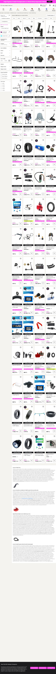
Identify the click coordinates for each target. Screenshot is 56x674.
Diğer (34, 18)
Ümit (51, 18)
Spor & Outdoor (7, 12)
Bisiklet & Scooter (13, 12)
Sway (29, 18)
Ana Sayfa (1, 12)
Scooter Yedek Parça (32, 12)
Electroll (24, 18)
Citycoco (45, 18)
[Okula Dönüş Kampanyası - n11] (28, 1)
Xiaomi (19, 18)
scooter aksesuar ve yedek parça (27, 498)
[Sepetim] (50, 5)
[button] (27, 36)
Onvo (14, 18)
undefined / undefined (6, 18)
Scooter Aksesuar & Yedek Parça (22, 12)
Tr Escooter (40, 18)
